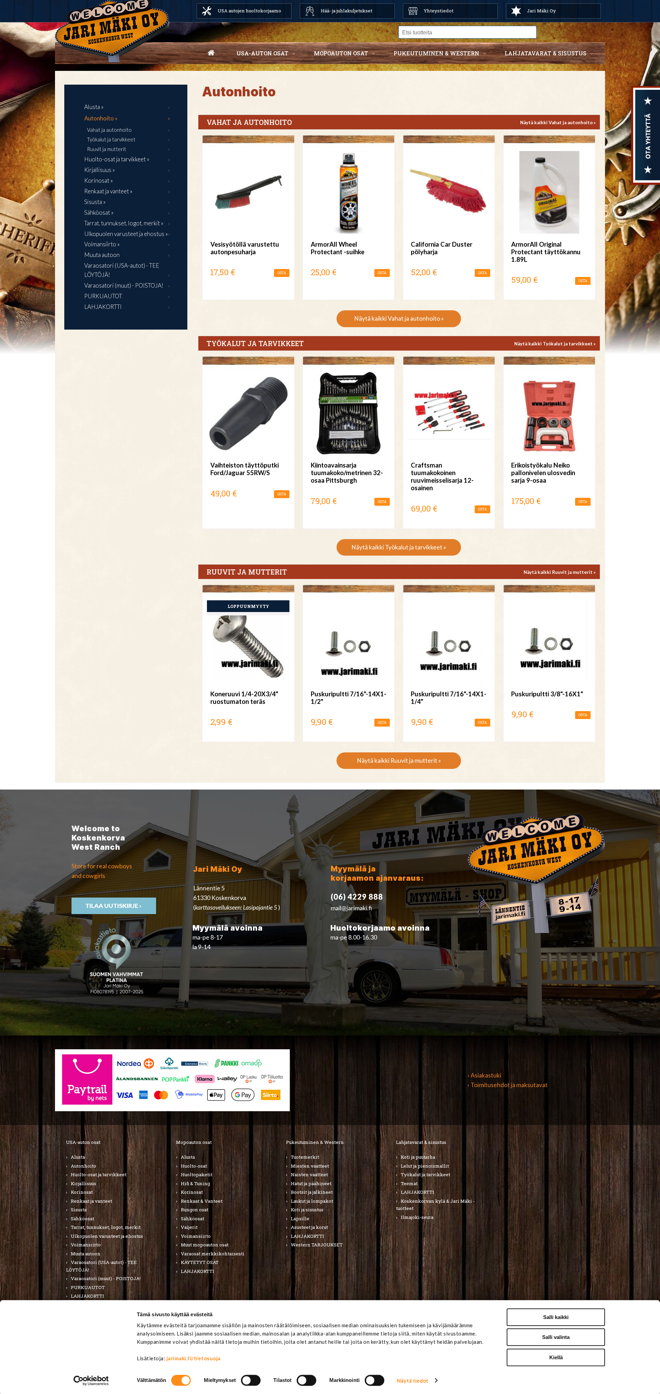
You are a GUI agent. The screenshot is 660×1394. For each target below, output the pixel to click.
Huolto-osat (194, 1166)
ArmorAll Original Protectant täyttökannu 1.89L (546, 251)
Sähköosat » (98, 212)
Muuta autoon (102, 254)
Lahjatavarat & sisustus (545, 53)
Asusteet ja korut (309, 1227)
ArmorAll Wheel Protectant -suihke (337, 248)
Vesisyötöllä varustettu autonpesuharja (244, 248)
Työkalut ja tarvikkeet (111, 139)
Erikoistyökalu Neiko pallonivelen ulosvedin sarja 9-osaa (543, 472)
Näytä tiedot (412, 1380)
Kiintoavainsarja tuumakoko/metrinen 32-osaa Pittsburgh (347, 472)
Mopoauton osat (341, 53)
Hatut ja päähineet (311, 1183)
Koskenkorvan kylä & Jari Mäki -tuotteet (435, 1205)
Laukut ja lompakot (312, 1201)
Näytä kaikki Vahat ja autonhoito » (558, 122)
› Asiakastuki (484, 1075)
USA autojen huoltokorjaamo (249, 11)
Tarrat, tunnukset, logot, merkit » (123, 223)
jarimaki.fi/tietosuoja (193, 1358)
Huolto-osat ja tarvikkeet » (116, 159)
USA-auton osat (262, 53)
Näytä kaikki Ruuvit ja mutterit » (560, 572)
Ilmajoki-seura (417, 1217)
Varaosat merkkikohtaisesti (212, 1254)
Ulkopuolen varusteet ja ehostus (107, 1236)
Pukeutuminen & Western (315, 1142)
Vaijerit (189, 1227)
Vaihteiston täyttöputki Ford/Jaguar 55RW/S (244, 468)
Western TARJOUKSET (317, 1245)
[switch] (251, 1380)
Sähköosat (82, 1218)
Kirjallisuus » (99, 169)
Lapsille (300, 1218)
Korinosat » (98, 180)
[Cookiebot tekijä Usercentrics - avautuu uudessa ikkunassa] (91, 1380)
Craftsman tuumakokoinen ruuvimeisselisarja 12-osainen (442, 476)
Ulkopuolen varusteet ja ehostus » (126, 233)
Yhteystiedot (438, 11)
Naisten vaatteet (309, 1174)
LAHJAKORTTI (103, 306)
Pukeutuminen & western (436, 53)
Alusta (78, 1157)
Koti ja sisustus (307, 1210)
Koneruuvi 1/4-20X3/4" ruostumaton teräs (244, 697)
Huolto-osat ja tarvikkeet (98, 1174)
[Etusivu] (211, 53)
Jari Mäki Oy (541, 11)
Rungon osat (194, 1210)
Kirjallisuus (83, 1183)
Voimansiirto (86, 1245)
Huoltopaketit (196, 1174)
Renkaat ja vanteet (91, 1201)
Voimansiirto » (102, 244)
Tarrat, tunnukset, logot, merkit (106, 1227)
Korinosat (82, 1192)
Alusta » (93, 106)
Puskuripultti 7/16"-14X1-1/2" (348, 697)
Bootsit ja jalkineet (312, 1192)
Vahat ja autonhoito (109, 130)
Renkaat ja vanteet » (108, 191)
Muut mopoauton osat (205, 1245)
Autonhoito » (101, 118)
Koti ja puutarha (418, 1157)
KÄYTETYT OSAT (200, 1262)
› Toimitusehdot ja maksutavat (508, 1085)
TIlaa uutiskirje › (113, 905)
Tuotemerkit (305, 1157)
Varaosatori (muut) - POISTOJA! (123, 285)
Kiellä (556, 1357)
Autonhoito (83, 1166)
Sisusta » (95, 201)
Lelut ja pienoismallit (425, 1166)
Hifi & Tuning (195, 1183)
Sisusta (79, 1210)
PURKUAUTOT (103, 296)
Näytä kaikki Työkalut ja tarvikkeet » (555, 343)
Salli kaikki (556, 1317)
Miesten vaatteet (310, 1166)
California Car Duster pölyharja (441, 248)
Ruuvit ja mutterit (106, 149)
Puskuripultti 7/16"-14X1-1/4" (448, 697)
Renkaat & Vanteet (201, 1201)
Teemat (409, 1183)
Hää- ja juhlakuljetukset (346, 11)
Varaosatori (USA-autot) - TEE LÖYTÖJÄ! (121, 270)
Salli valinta (556, 1337)
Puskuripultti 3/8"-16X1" (547, 694)
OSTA (281, 273)
